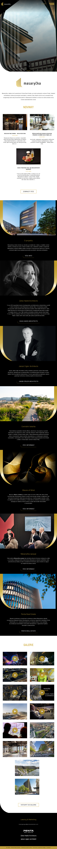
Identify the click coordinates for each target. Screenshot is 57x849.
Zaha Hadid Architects (28, 321)
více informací (28, 445)
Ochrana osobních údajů (39, 847)
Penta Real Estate (28, 631)
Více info (28, 256)
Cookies (49, 847)
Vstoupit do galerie (28, 805)
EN (45, 3)
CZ (42, 3)
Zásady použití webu (26, 847)
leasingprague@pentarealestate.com (28, 824)
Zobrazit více (28, 191)
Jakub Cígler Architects (28, 381)
